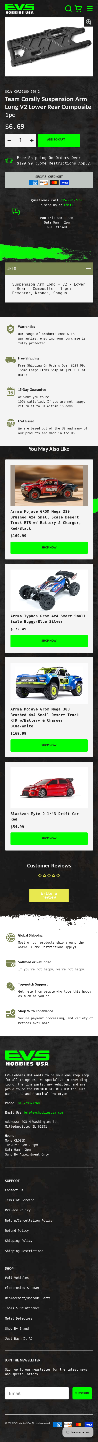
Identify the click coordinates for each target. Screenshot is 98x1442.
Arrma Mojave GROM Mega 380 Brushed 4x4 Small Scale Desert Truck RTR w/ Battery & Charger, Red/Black (45, 520)
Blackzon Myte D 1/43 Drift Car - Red (46, 817)
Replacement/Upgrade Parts (28, 1298)
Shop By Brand (17, 1328)
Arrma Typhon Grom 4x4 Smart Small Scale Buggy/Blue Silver (48, 619)
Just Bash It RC (18, 1338)
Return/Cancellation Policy (28, 1220)
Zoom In (88, 22)
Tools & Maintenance (22, 1308)
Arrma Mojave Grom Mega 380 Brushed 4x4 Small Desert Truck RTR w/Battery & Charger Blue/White (44, 717)
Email (68, 205)
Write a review (49, 895)
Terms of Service (19, 1200)
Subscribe (82, 1393)
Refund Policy (17, 1230)
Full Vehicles (17, 1278)
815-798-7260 (71, 200)
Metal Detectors (18, 1318)
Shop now (49, 547)
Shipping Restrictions (24, 1251)
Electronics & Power (22, 1288)
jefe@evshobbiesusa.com (43, 1112)
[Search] (68, 8)
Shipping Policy (18, 1240)
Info (50, 268)
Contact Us (14, 1190)
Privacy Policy (18, 1210)
